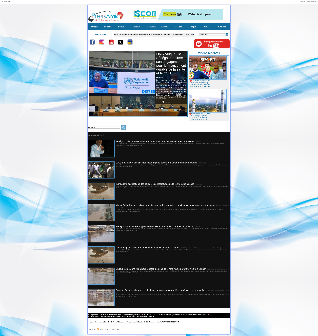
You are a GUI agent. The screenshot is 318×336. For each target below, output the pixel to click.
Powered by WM (113, 329)
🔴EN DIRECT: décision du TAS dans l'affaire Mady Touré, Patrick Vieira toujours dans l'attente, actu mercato (199, 83)
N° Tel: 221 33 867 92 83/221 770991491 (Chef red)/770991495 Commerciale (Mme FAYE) (175, 315)
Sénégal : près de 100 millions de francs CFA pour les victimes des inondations (155, 141)
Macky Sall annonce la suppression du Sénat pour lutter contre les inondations (154, 226)
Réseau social (5, 1)
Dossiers (136, 26)
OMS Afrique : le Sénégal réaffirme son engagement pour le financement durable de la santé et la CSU (171, 63)
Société (107, 26)
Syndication (103, 329)
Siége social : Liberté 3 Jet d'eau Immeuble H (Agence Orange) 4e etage (115, 315)
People (193, 26)
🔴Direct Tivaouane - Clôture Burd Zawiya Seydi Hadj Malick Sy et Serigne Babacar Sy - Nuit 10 (199, 116)
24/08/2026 (159, 77)
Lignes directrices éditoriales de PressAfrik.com (106, 322)
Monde (178, 26)
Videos (207, 26)
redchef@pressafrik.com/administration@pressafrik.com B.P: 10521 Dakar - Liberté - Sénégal (121, 316)
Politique (94, 26)
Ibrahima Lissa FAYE (222, 269)
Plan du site (92, 329)
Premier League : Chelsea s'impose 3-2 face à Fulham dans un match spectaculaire (169, 35)
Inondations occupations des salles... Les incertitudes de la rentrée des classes (155, 184)
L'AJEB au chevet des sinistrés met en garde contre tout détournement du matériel (156, 162)
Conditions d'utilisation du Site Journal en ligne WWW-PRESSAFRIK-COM (153, 322)
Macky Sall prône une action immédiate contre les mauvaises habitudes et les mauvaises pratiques (165, 205)
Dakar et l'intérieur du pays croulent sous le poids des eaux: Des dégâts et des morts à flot (160, 290)
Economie (151, 26)
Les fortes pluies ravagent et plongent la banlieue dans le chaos (147, 247)
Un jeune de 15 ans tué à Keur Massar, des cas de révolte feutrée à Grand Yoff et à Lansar (161, 269)
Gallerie (222, 26)
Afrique (165, 26)
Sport (121, 26)
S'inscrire (302, 1)
